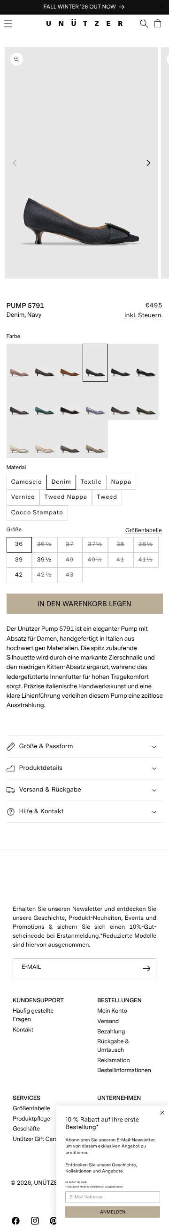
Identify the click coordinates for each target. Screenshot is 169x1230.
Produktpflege (31, 1119)
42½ (47, 577)
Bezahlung (111, 1031)
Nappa (121, 482)
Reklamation (113, 1060)
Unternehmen (119, 1098)
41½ (148, 562)
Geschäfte (26, 1128)
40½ (98, 562)
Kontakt (23, 1029)
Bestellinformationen (124, 1070)
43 (74, 577)
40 (74, 562)
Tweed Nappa (65, 497)
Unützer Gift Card (35, 1139)
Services (26, 1098)
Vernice (23, 497)
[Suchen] (144, 23)
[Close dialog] (162, 1112)
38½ (148, 547)
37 (74, 547)
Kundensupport (38, 1000)
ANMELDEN (112, 1211)
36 (19, 544)
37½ (98, 547)
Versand (108, 1021)
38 (124, 547)
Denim (61, 482)
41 (124, 562)
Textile (91, 482)
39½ (44, 559)
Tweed (107, 497)
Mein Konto (112, 1011)
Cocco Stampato (37, 512)
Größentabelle (143, 530)
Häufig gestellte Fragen (33, 1015)
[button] (8, 23)
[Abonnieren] (146, 968)
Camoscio (26, 482)
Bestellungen (119, 1000)
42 (19, 574)
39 (19, 559)
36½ (47, 547)
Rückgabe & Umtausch (113, 1046)
